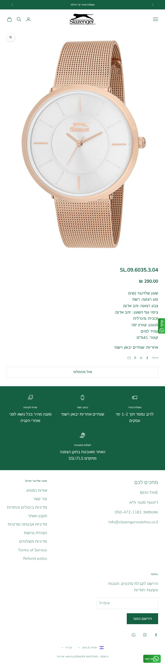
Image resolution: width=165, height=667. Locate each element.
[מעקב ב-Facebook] (156, 635)
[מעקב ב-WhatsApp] (133, 635)
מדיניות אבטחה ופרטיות (27, 524)
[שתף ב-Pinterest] (135, 358)
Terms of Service (32, 550)
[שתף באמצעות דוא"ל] (129, 358)
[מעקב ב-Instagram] (145, 635)
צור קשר (40, 498)
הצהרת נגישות (35, 532)
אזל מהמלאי (82, 371)
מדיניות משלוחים (33, 541)
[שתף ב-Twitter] (141, 358)
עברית (69, 647)
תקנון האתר (37, 516)
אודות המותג (36, 490)
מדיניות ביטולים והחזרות (27, 507)
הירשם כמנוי (142, 618)
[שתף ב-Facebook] (147, 358)
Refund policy (35, 558)
